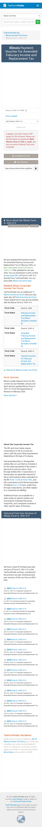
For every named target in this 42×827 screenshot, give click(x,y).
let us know (8, 752)
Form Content (11, 116)
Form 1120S (15, 480)
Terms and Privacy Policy (22, 801)
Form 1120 (17, 485)
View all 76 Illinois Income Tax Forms (21, 370)
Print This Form (22, 162)
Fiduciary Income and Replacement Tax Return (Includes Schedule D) (29, 318)
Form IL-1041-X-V (16, 588)
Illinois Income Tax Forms (16, 35)
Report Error (21, 127)
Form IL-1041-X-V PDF (15, 110)
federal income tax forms (26, 297)
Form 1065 (27, 480)
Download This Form (22, 156)
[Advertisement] (21, 85)
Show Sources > (10, 395)
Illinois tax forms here (22, 281)
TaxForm (16, 5)
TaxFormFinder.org (11, 33)
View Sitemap (17, 799)
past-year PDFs (12, 275)
